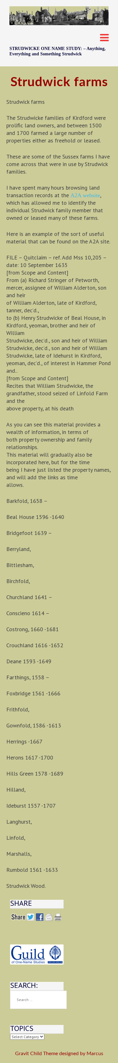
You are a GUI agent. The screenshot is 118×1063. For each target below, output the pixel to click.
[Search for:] (38, 1000)
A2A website (85, 195)
